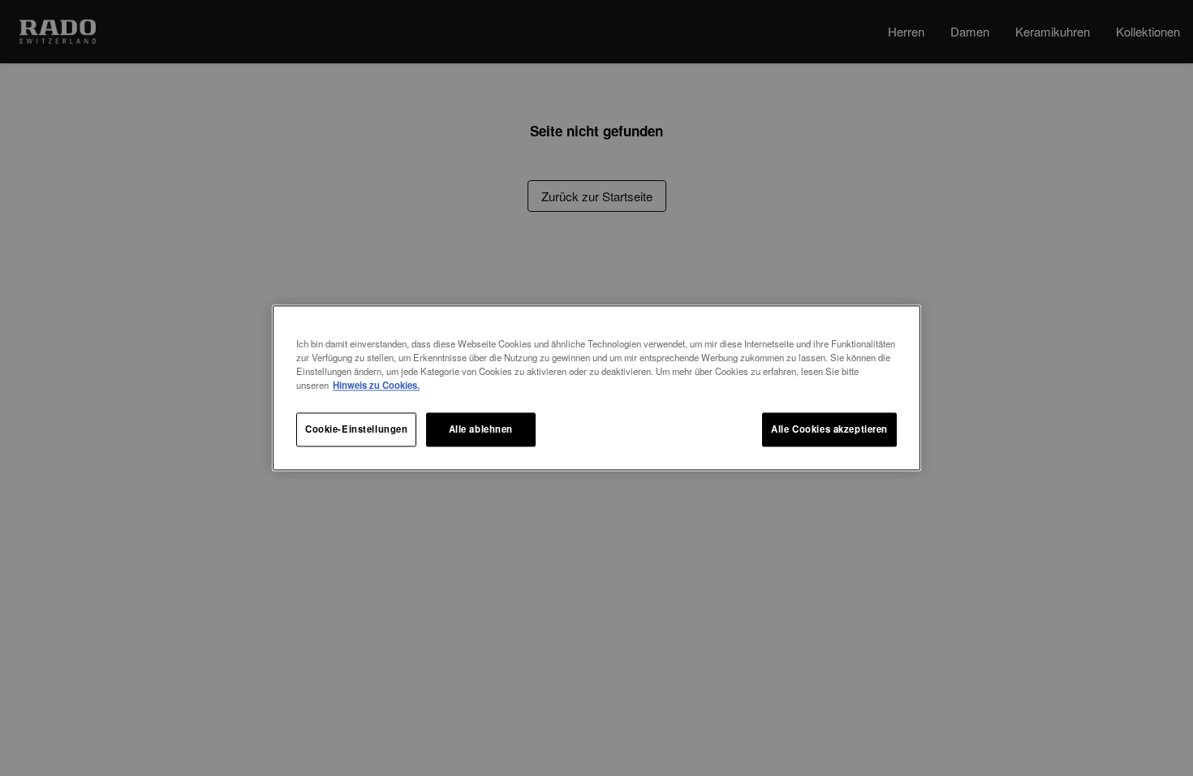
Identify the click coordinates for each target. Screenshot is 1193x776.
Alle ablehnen (481, 429)
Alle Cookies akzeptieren (829, 429)
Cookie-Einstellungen (356, 429)
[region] (596, 387)
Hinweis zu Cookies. (376, 385)
